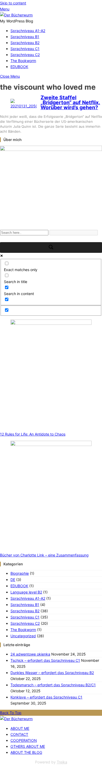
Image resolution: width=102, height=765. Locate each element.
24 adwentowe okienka (30, 654)
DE (12, 579)
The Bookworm (23, 60)
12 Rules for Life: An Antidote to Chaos (32, 434)
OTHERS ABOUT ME (27, 746)
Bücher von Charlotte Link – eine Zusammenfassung (44, 555)
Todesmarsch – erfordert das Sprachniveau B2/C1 (53, 685)
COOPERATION (23, 740)
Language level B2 (26, 592)
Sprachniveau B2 (24, 42)
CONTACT (19, 734)
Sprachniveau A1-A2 (27, 30)
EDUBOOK (19, 66)
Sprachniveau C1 (24, 48)
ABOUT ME (19, 728)
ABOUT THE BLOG (26, 752)
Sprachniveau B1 (24, 36)
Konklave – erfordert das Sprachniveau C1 (46, 697)
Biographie (19, 573)
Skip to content (13, 3)
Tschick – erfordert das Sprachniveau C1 (45, 660)
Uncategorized (23, 636)
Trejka (62, 762)
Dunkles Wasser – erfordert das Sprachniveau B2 (52, 672)
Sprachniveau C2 (25, 54)
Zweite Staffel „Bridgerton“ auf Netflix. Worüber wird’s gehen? (70, 102)
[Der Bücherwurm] (16, 15)
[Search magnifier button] (51, 247)
